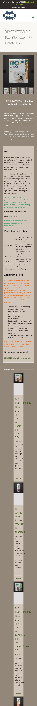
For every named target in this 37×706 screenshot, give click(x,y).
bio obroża (12, 134)
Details (19, 479)
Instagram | (22, 7)
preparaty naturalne (18, 139)
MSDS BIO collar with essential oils (17, 358)
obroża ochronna (21, 136)
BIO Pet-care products (20, 131)
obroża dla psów (23, 134)
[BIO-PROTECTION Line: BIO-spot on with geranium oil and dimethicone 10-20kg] (19, 593)
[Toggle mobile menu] (33, 17)
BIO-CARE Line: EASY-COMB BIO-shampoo (20, 520)
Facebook (14, 7)
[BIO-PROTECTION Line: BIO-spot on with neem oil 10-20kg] (19, 384)
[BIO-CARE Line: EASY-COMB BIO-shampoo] (19, 494)
